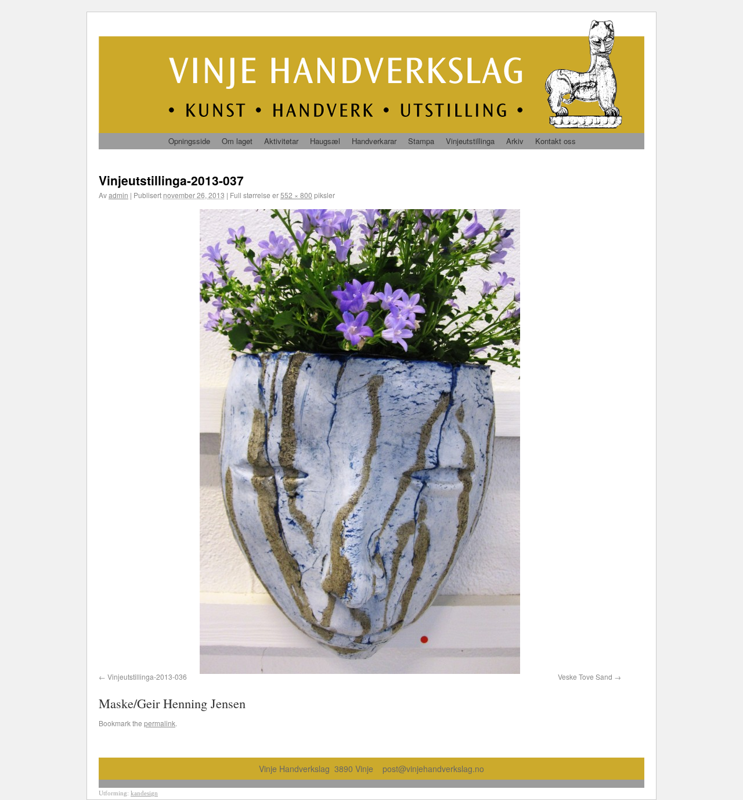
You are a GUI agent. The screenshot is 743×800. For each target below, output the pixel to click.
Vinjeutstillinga (470, 140)
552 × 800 (296, 195)
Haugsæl (325, 140)
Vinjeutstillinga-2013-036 (147, 676)
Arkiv (515, 140)
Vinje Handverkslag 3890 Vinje (321, 768)
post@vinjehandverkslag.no (433, 768)
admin (118, 195)
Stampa (421, 140)
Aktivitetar (281, 140)
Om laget (237, 140)
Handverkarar (374, 140)
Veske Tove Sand (585, 676)
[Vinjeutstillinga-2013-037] (360, 441)
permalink (159, 723)
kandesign (144, 793)
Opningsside (189, 140)
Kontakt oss (555, 140)
